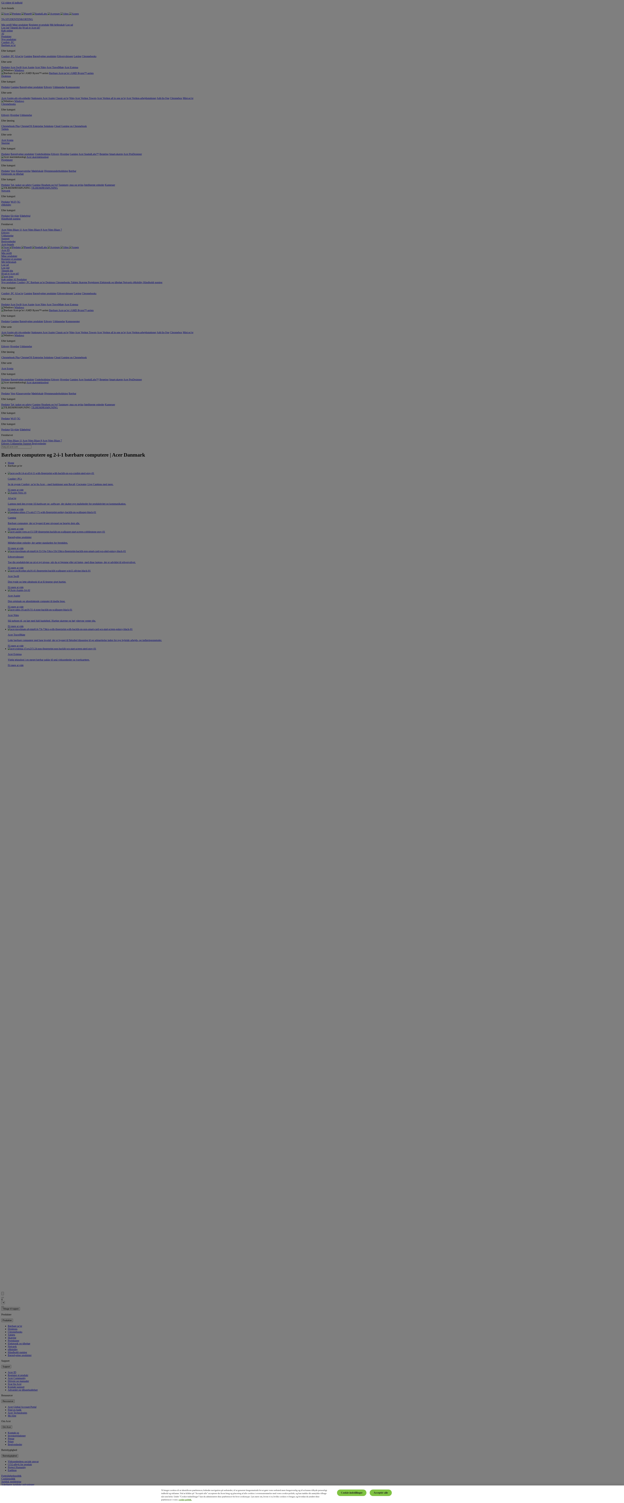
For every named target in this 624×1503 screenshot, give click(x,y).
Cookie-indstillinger (352, 1492)
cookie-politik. (185, 1499)
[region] (312, 1494)
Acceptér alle (381, 1492)
